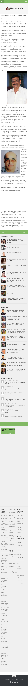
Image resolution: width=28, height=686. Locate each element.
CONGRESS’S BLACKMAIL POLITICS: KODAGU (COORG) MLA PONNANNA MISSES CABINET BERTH (15, 351)
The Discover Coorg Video (20, 558)
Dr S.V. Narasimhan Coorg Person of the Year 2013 (4, 602)
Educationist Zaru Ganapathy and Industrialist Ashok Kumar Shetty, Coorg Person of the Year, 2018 (4, 558)
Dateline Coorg (13, 559)
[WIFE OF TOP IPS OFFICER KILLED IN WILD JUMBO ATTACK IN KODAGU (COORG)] (3, 371)
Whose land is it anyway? (12, 531)
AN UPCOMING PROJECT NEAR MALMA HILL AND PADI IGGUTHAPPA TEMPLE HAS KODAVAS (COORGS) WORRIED (17, 364)
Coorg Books (20, 583)
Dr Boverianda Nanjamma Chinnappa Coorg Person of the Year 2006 (4, 655)
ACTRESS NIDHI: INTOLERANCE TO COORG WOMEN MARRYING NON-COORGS (15, 241)
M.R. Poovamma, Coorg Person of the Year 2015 (4, 587)
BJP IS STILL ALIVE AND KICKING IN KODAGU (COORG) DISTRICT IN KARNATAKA (15, 325)
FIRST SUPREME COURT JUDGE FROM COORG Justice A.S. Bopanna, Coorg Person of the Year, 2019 (4, 545)
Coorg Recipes (21, 549)
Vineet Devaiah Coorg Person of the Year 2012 (5, 609)
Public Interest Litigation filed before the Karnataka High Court (12, 515)
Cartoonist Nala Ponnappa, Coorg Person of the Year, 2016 (5, 579)
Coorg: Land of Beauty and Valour (13, 571)
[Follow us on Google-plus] (24, 232)
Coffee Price (20, 571)
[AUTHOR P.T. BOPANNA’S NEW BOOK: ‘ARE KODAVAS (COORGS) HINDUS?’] (3, 254)
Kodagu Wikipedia (19, 541)
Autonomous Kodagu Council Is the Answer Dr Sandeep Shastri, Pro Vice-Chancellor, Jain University (20, 520)
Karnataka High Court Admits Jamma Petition (13, 544)
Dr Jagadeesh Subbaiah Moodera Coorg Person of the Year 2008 (4, 640)
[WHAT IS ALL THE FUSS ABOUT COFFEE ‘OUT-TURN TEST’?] (3, 274)
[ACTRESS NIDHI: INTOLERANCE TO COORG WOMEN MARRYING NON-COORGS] (3, 241)
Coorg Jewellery (19, 553)
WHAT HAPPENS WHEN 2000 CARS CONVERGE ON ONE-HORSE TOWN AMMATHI (15, 280)
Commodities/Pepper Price (20, 576)
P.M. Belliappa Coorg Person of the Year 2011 (4, 615)
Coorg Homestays (19, 567)
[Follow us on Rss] (26, 232)
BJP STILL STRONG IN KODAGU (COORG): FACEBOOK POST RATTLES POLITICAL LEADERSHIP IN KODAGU (17, 318)
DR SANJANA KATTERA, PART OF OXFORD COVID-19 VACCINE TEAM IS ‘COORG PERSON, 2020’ (4, 532)
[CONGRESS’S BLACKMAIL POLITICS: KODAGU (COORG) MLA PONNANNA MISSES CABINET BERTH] (3, 351)
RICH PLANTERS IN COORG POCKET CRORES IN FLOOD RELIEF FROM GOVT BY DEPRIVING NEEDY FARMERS (16, 287)
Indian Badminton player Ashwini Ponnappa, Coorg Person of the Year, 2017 (4, 570)
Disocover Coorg (11, 567)
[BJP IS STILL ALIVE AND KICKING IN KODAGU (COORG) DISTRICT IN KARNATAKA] (3, 325)
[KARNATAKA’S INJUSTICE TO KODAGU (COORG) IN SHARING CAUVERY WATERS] (3, 344)
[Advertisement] (14, 201)
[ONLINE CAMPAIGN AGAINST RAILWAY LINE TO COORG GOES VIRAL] (3, 300)
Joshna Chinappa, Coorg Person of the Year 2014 (4, 595)
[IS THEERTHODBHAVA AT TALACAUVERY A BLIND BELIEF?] (3, 293)
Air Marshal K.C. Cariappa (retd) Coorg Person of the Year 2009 (4, 630)
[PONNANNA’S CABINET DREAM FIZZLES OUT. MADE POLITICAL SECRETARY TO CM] (3, 338)
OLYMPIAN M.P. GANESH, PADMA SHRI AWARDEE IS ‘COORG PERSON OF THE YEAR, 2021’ (5, 520)
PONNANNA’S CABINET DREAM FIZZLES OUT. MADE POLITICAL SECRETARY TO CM (16, 338)
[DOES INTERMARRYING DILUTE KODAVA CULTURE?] (3, 261)
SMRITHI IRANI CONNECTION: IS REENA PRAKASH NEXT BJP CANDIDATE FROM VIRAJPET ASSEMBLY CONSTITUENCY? (16, 331)
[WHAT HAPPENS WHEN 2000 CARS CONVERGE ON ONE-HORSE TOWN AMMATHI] (3, 280)
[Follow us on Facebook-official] (20, 232)
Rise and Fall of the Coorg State (13, 555)
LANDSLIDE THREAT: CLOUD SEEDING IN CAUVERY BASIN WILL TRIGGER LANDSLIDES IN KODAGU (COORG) (16, 357)
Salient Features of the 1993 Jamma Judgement (12, 538)
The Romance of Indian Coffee (12, 562)
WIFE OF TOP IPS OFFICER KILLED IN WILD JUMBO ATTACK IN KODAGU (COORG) (16, 370)
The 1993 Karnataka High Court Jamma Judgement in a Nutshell (12, 524)
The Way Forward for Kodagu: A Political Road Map (20, 530)
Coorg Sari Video (19, 562)
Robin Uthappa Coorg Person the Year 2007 (4, 647)
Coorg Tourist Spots (20, 546)
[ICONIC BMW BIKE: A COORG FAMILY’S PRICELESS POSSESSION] (3, 247)
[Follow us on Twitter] (22, 232)
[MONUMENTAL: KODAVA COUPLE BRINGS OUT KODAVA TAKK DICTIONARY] (3, 267)
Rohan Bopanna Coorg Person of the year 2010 (5, 622)
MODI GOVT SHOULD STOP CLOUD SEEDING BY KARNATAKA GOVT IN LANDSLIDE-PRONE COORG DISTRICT (16, 311)
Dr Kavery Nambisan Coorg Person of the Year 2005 (4, 664)
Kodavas (20, 580)
